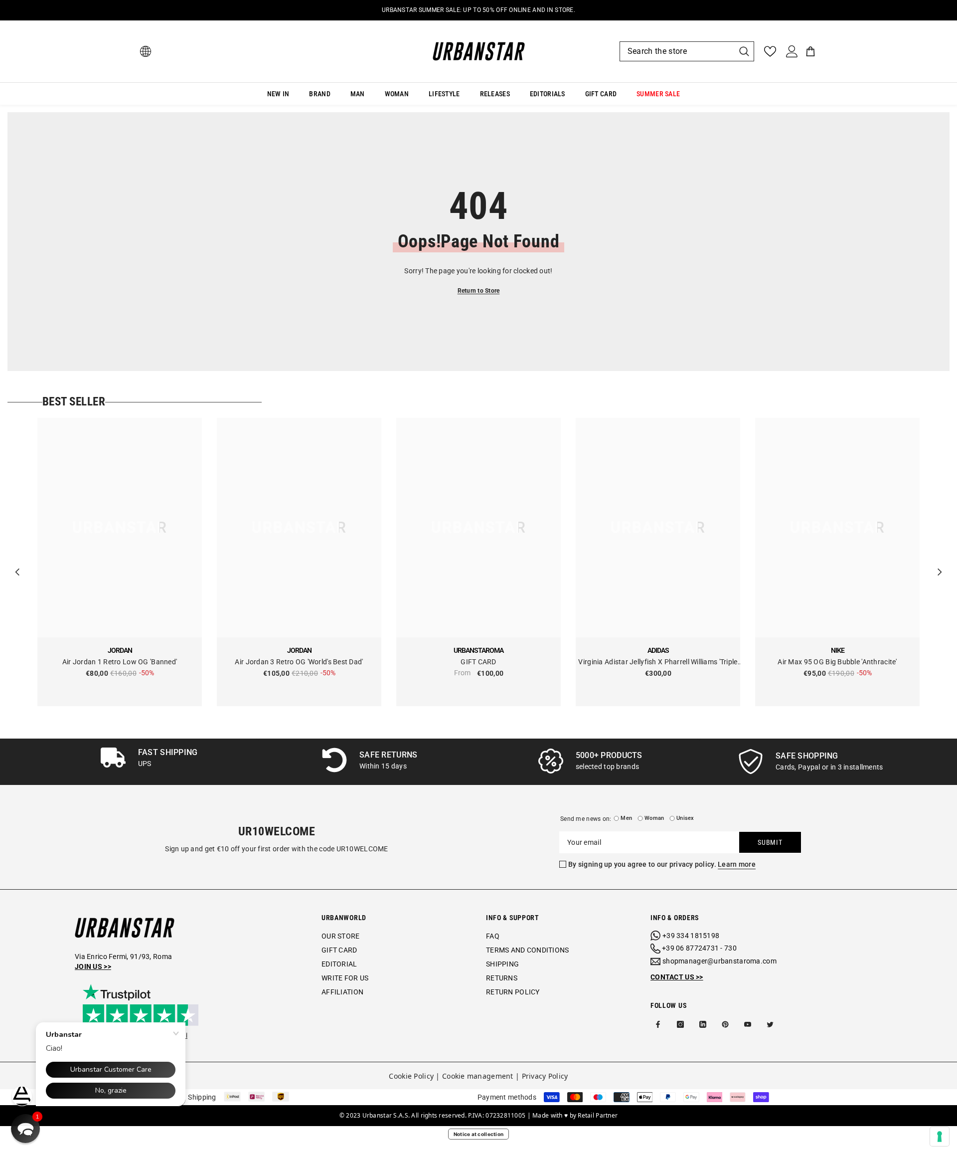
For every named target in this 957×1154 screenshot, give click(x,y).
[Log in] (792, 51)
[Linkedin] (702, 1024)
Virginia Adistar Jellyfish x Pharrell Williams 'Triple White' (657, 662)
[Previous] (17, 562)
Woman (654, 818)
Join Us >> (93, 966)
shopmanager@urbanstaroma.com (719, 961)
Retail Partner (598, 1115)
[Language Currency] (146, 51)
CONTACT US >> (676, 977)
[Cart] (810, 51)
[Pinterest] (725, 1024)
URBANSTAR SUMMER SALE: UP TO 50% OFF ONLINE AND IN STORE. (478, 9)
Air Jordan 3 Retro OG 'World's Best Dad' (299, 662)
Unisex (685, 818)
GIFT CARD (478, 662)
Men (626, 818)
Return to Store (479, 290)
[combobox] (677, 51)
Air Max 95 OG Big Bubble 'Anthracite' (837, 662)
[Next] (940, 562)
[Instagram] (680, 1024)
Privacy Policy (545, 1076)
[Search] (687, 51)
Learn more (737, 864)
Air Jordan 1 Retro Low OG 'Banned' (119, 662)
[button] (25, 1128)
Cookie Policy (411, 1076)
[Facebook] (657, 1024)
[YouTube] (747, 1024)
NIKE (837, 650)
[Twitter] (770, 1024)
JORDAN (120, 650)
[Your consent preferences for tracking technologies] (939, 1136)
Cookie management (477, 1076)
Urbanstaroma (478, 650)
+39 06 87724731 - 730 (699, 948)
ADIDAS (658, 650)
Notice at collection (479, 1134)
